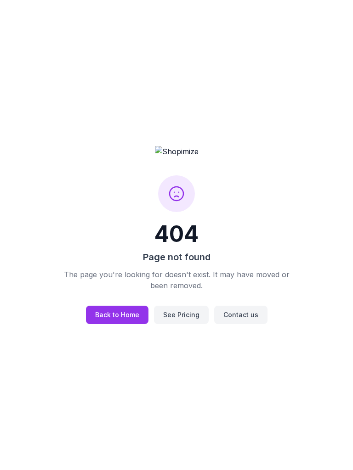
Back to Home (117, 315)
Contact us (240, 315)
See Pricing (181, 315)
